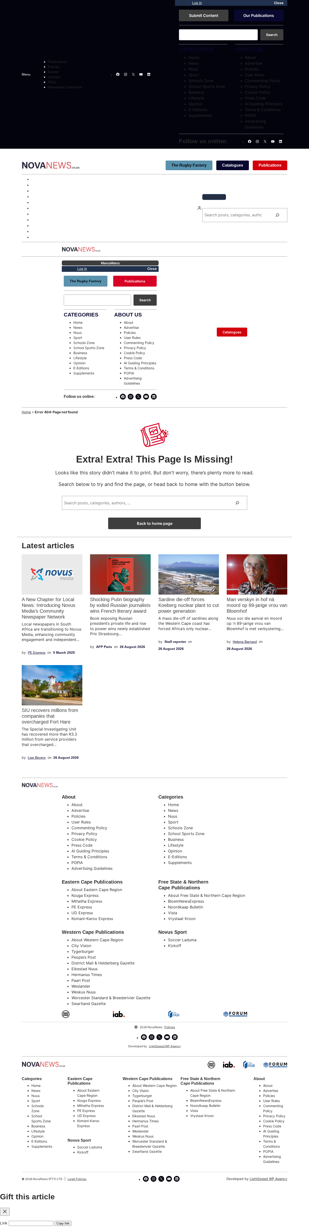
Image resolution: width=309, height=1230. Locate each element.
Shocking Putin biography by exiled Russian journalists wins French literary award (120, 605)
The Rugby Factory (189, 165)
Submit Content (203, 15)
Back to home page (154, 523)
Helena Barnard (245, 642)
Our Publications (258, 15)
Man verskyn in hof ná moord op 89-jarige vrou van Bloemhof (257, 605)
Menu (26, 74)
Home (26, 412)
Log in (197, 3)
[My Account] (183, 3)
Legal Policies (77, 1179)
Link (3, 1223)
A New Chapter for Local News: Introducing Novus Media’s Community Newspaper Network (48, 608)
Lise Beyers (37, 757)
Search (272, 35)
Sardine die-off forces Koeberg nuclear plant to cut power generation (188, 605)
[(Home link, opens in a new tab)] (43, 1064)
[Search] (277, 215)
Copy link (63, 1223)
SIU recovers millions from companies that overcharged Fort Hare (50, 716)
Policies (169, 1027)
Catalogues (232, 165)
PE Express (36, 652)
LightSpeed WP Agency (165, 1046)
